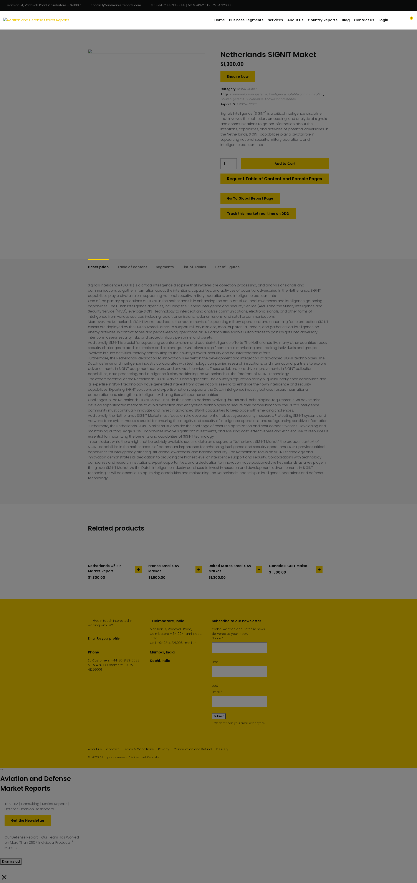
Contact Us (364, 20)
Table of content (132, 267)
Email (217, 692)
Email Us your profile (103, 638)
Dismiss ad (11, 861)
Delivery (222, 749)
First (215, 662)
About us (95, 749)
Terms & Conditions (138, 749)
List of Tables (194, 267)
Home (219, 20)
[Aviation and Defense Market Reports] (36, 20)
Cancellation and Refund (193, 749)
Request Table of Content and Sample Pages (274, 179)
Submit (218, 716)
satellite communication (305, 94)
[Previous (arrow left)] (7, 441)
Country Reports (323, 20)
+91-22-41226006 (170, 643)
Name (217, 638)
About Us (295, 20)
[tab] (98, 267)
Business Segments (246, 20)
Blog (346, 20)
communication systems (248, 94)
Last (215, 685)
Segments (165, 267)
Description (98, 267)
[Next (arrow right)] (409, 441)
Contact (112, 749)
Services (275, 20)
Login (383, 20)
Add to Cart (285, 163)
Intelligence (277, 94)
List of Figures (227, 267)
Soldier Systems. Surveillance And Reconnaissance (258, 99)
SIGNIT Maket (246, 89)
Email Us (190, 643)
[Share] (402, 5)
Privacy (163, 749)
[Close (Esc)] (412, 5)
